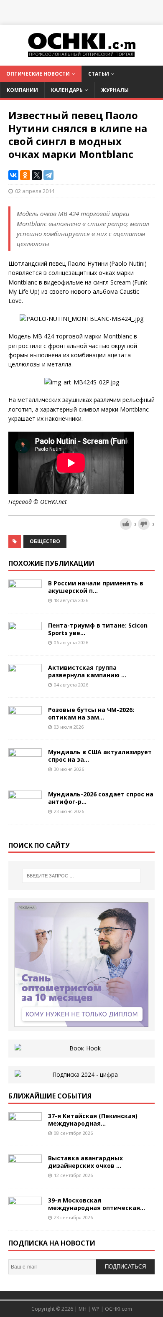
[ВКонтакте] (13, 175)
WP (95, 1308)
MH (83, 1308)
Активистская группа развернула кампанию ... (87, 671)
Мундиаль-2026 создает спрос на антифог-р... (100, 798)
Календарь (67, 90)
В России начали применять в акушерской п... (95, 587)
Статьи (98, 73)
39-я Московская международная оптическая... (96, 1204)
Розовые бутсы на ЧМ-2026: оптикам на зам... (91, 713)
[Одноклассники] (25, 175)
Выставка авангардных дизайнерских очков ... (85, 1162)
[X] (37, 175)
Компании (22, 90)
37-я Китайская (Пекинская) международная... (93, 1119)
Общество (45, 541)
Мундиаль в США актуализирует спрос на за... (100, 755)
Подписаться (125, 1267)
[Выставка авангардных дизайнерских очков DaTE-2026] (25, 1175)
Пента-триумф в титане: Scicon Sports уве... (98, 629)
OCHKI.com (118, 1308)
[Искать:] (82, 876)
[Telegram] (48, 175)
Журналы (115, 90)
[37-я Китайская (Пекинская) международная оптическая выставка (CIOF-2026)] (25, 1132)
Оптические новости (38, 73)
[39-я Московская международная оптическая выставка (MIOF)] (25, 1217)
